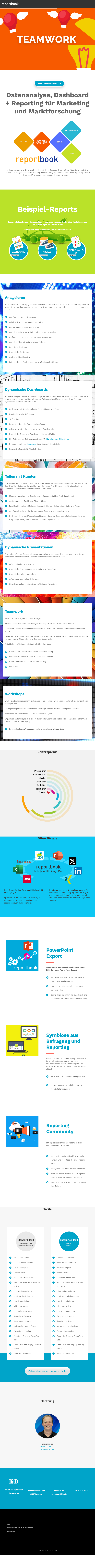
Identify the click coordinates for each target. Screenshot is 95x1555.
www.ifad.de (59, 1491)
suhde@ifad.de (47, 1449)
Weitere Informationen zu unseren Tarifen (47, 1371)
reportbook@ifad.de (59, 1494)
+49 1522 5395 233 (47, 1447)
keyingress (31, 444)
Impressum (11, 1531)
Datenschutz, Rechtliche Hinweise (20, 1528)
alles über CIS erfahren (57, 439)
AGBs (8, 1524)
